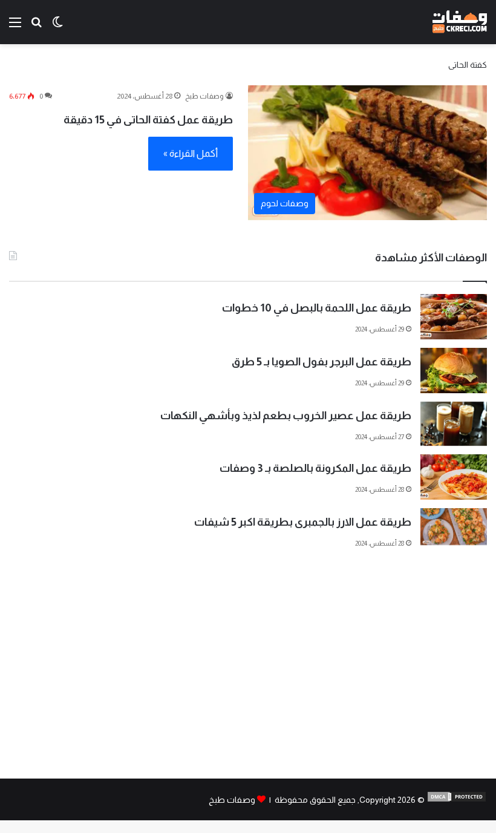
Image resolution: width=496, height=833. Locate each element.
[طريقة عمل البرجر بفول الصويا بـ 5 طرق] (453, 370)
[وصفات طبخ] (459, 22)
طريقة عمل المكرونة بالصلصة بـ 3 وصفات (315, 468)
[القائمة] (15, 27)
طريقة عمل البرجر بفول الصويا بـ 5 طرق (321, 362)
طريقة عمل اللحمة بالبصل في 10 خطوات (316, 308)
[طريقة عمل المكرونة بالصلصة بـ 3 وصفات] (453, 477)
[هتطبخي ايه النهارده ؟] (36, 27)
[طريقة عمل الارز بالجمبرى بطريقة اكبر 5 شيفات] (453, 526)
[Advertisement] (248, 675)
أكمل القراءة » (190, 153)
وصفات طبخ (204, 96)
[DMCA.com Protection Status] (456, 800)
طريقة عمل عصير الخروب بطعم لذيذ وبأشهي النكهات (285, 416)
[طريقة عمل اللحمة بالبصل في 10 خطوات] (453, 316)
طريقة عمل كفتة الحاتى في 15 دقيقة (148, 120)
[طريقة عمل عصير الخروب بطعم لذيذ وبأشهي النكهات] (453, 424)
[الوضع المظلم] (57, 27)
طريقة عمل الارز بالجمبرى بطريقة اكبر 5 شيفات (302, 522)
